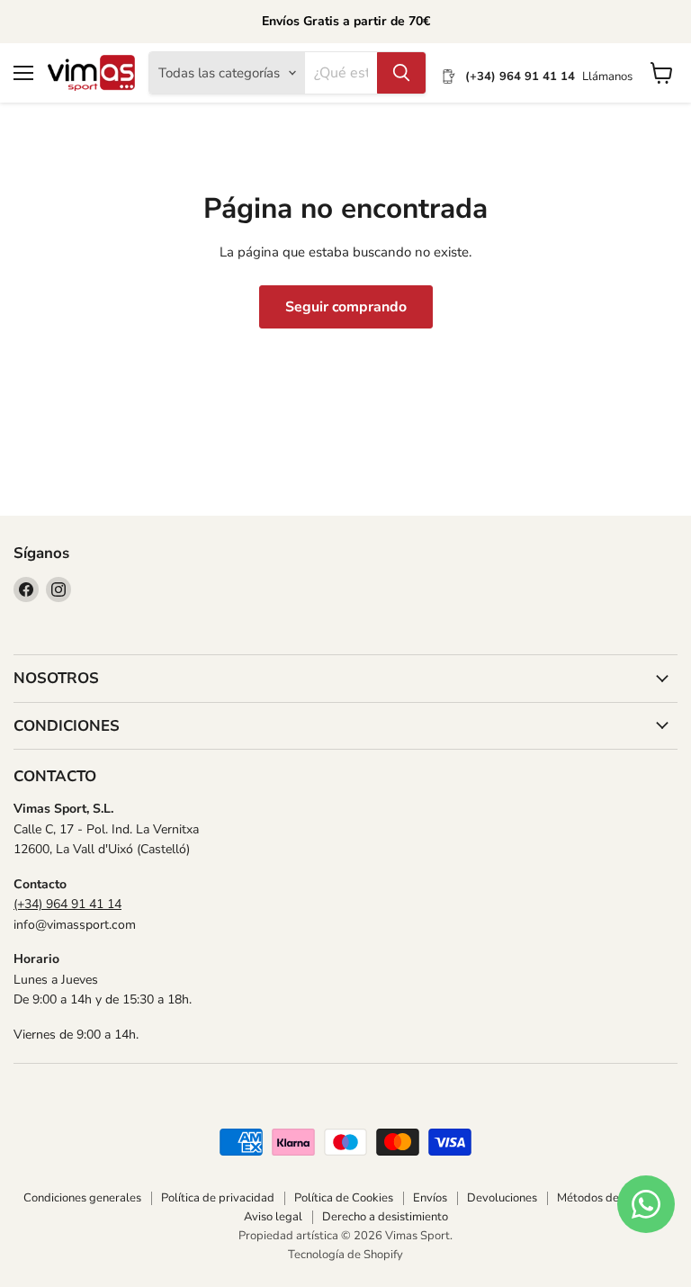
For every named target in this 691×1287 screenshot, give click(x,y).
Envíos (430, 1198)
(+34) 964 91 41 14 (67, 904)
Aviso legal (273, 1217)
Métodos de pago (603, 1198)
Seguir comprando (346, 307)
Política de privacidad (217, 1198)
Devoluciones (502, 1198)
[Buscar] (401, 73)
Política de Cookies (343, 1198)
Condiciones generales (82, 1198)
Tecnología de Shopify (345, 1254)
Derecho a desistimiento (385, 1217)
